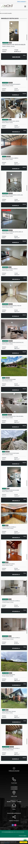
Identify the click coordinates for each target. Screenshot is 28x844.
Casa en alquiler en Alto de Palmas (10, 453)
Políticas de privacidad (14, 770)
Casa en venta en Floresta (8, 563)
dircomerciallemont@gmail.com (14, 813)
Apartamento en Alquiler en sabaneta (11, 84)
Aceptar (23, 842)
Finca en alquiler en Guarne (9, 379)
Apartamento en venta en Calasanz (10, 490)
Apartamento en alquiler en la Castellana (12, 194)
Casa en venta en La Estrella (9, 527)
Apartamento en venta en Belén (13, 44)
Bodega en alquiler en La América (10, 158)
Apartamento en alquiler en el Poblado (11, 305)
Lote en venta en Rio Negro (8, 674)
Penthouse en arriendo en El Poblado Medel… (13, 416)
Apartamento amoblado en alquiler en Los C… (13, 342)
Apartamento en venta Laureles (9, 268)
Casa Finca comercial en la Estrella (11, 748)
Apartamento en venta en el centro (10, 121)
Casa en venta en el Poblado (9, 711)
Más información (6, 842)
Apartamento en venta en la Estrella (11, 600)
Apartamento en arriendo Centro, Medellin (12, 231)
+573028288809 (14, 787)
